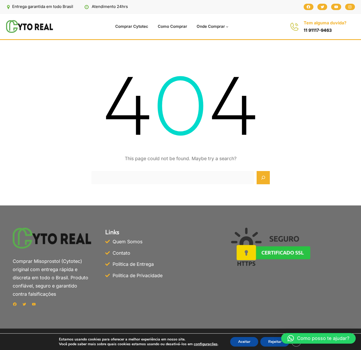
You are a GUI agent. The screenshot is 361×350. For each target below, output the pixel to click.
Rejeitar (274, 341)
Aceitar (244, 341)
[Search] (263, 177)
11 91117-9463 (318, 30)
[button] (318, 338)
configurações (205, 344)
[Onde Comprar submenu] (227, 26)
